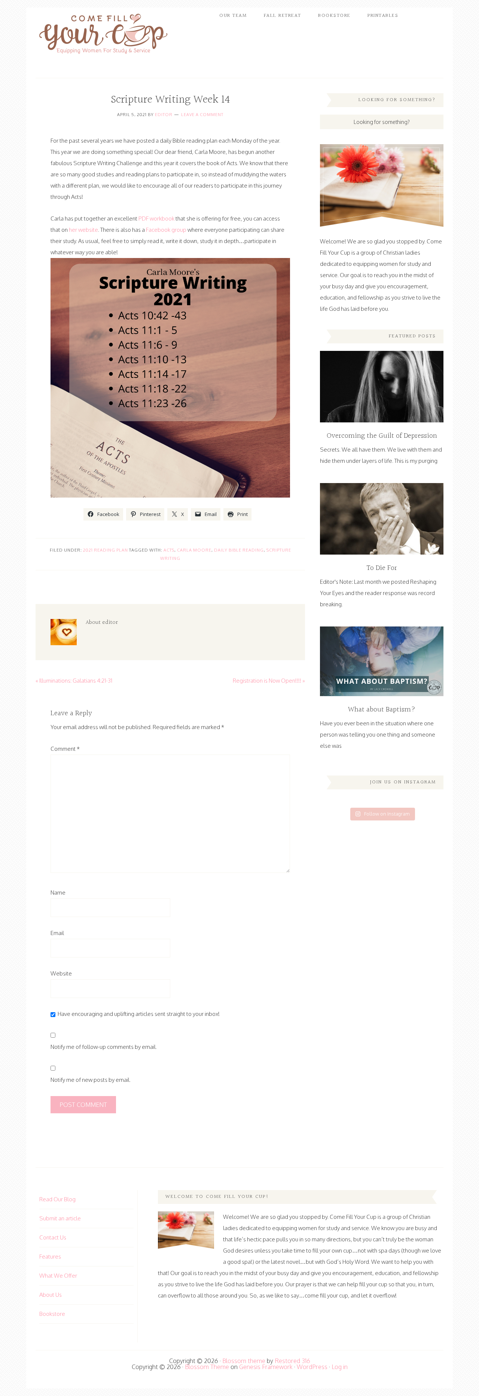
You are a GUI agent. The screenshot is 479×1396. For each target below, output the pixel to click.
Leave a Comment (202, 114)
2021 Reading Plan (105, 550)
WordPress (312, 1367)
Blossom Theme (207, 1367)
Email (57, 933)
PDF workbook (156, 218)
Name (58, 892)
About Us (50, 1294)
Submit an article (60, 1218)
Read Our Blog (57, 1199)
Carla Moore (194, 550)
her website (83, 229)
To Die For (381, 568)
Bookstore (52, 1313)
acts (169, 550)
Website (61, 973)
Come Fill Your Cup (103, 35)
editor (164, 114)
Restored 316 (292, 1361)
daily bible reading (239, 550)
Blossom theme (243, 1361)
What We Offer (58, 1275)
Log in (340, 1367)
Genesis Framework (266, 1367)
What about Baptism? (381, 710)
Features (50, 1256)
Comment (65, 748)
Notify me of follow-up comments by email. (104, 1046)
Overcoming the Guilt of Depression (382, 436)
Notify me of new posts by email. (91, 1079)
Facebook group (166, 229)
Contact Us (52, 1237)
